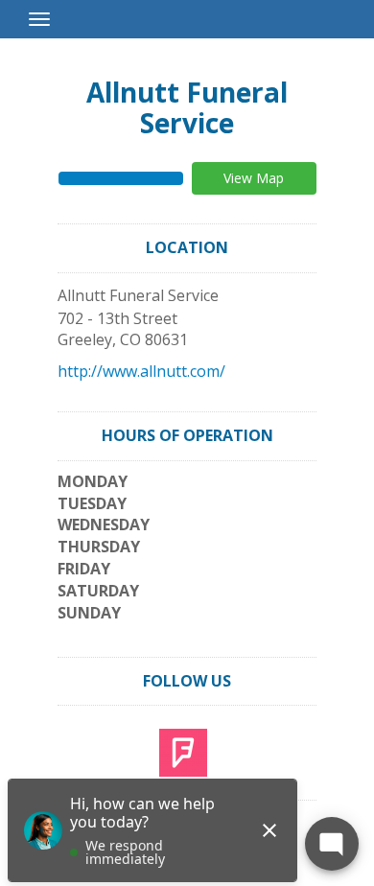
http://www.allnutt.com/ (141, 371)
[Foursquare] (183, 751)
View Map (253, 178)
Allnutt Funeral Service (187, 107)
